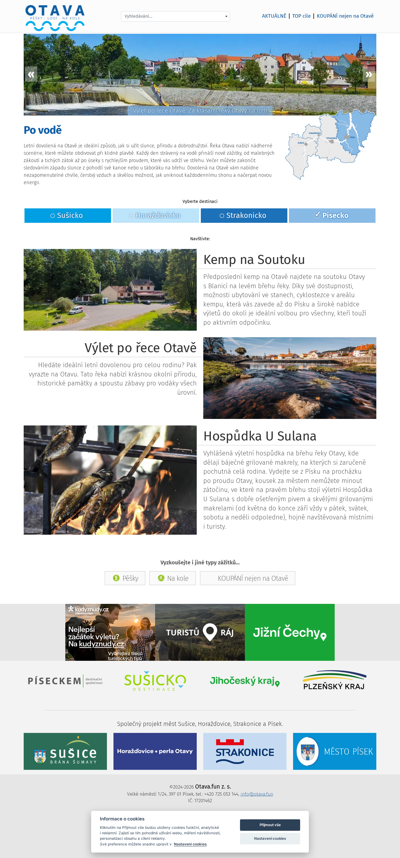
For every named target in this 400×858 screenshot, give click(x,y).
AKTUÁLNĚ (274, 16)
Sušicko (70, 215)
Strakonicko (246, 215)
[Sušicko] (155, 680)
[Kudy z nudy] (110, 632)
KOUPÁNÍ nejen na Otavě (345, 16)
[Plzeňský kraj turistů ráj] (200, 632)
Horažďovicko (158, 215)
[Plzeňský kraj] (334, 680)
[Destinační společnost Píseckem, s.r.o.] (65, 680)
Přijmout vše (270, 825)
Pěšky (130, 578)
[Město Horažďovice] (155, 751)
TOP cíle (301, 16)
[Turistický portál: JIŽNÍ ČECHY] (290, 632)
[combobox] (175, 16)
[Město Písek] (334, 751)
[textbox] (175, 16)
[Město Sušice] (65, 751)
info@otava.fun (257, 794)
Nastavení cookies (190, 844)
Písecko (335, 215)
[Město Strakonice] (245, 751)
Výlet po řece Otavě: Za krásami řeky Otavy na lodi (200, 110)
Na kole (178, 578)
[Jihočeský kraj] (245, 680)
